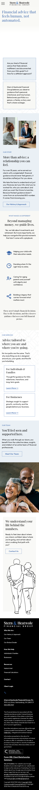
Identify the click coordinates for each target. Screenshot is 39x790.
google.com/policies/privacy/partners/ (16, 774)
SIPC (9, 732)
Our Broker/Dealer (10, 642)
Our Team (7, 638)
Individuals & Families (11, 653)
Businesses (8, 657)
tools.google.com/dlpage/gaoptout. (18, 778)
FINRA (6, 732)
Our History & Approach (12, 634)
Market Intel (8, 668)
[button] (9, 630)
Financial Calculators (11, 672)
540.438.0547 (9, 705)
